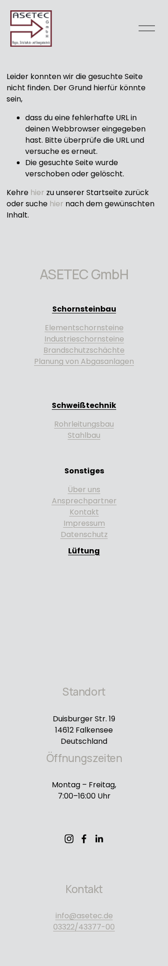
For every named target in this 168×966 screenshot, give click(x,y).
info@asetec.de (84, 915)
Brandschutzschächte (84, 350)
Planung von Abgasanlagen (84, 361)
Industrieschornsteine (84, 339)
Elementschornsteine (84, 327)
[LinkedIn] (99, 838)
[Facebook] (84, 838)
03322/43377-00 (84, 927)
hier (37, 192)
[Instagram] (69, 838)
